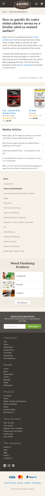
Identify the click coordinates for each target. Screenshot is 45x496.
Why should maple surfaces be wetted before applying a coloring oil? (20, 144)
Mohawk (7, 380)
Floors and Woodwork (13, 188)
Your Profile (8, 436)
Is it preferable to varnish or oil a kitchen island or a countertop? (21, 159)
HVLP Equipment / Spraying (15, 217)
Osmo (6, 369)
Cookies (27, 483)
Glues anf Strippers (11, 212)
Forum (6, 455)
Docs (5, 450)
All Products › (22, 302)
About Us (7, 447)
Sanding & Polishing (12, 237)
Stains (6, 344)
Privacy (20, 483)
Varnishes (8, 203)
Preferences (8, 434)
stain (19, 65)
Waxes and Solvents (12, 246)
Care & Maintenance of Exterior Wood (19, 193)
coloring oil (27, 65)
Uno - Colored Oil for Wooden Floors (11, 112)
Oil (5, 227)
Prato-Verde (8, 374)
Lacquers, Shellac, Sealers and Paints (18, 222)
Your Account (9, 423)
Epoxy (6, 198)
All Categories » (10, 358)
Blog (5, 452)
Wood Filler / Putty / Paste (14, 251)
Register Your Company (13, 428)
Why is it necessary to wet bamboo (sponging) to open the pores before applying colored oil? (21, 167)
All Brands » (8, 385)
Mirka (6, 382)
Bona (6, 371)
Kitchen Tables (9, 409)
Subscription (33, 326)
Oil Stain (32, 110)
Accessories (8, 184)
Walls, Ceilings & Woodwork (15, 401)
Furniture (7, 396)
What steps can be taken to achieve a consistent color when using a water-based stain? (21, 136)
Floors (6, 398)
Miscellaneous (9, 232)
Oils (5, 342)
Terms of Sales (10, 483)
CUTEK (6, 377)
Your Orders (8, 425)
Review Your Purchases (13, 431)
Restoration (8, 347)
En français (36, 483)
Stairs (6, 407)
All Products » (9, 412)
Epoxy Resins (9, 350)
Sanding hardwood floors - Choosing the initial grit (21, 151)
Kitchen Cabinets (10, 404)
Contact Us (8, 458)
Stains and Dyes (10, 241)
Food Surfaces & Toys (12, 208)
